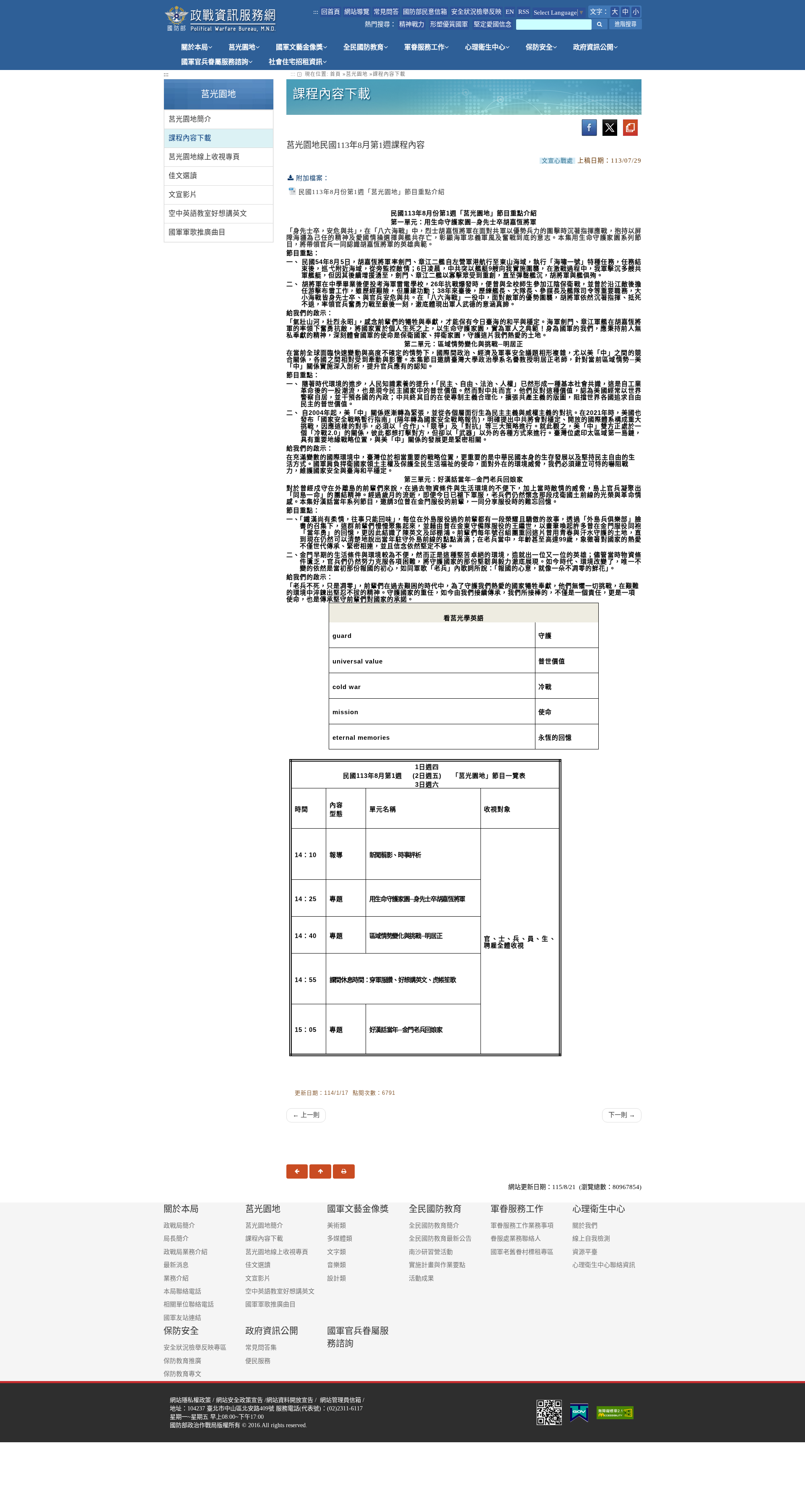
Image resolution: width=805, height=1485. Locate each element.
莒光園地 (357, 74)
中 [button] (625, 11)
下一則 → (621, 1115)
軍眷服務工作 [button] (424, 47)
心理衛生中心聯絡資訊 (603, 1265)
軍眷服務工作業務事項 (522, 1225)
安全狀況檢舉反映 (476, 11)
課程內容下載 (190, 138)
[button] (600, 24)
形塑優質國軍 (449, 24)
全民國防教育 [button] (363, 47)
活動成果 (421, 1278)
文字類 (336, 1252)
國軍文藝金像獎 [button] (299, 47)
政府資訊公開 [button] (593, 47)
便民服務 (257, 1361)
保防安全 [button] (539, 47)
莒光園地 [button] (242, 47)
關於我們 (584, 1225)
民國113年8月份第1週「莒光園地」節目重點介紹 (372, 192)
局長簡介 (176, 1238)
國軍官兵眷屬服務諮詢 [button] (214, 61)
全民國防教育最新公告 (440, 1238)
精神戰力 (411, 24)
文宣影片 (183, 195)
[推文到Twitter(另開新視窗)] (610, 127)
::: (315, 11)
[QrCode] (549, 1412)
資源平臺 (584, 1252)
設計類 (336, 1278)
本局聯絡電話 (182, 1291)
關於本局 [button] (194, 47)
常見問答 (386, 11)
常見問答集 (261, 1347)
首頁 (335, 74)
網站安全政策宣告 (239, 1400)
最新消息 (176, 1265)
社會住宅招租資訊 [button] (295, 61)
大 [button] (615, 11)
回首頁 (330, 11)
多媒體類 (339, 1238)
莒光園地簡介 (190, 119)
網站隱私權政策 (190, 1400)
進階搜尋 (625, 24)
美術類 (336, 1225)
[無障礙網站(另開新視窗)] (616, 1412)
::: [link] (293, 74)
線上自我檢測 (591, 1238)
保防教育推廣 (182, 1361)
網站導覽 (356, 11)
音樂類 (336, 1265)
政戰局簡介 (179, 1225)
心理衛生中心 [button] (485, 47)
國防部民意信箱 (425, 11)
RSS (523, 11)
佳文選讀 (183, 176)
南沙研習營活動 (431, 1252)
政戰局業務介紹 (186, 1252)
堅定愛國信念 (493, 24)
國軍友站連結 (182, 1317)
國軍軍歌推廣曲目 (197, 232)
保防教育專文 (182, 1374)
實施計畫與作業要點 (437, 1265)
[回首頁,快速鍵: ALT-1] (221, 19)
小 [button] (636, 11)
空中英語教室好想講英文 (208, 214)
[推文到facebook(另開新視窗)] (589, 127)
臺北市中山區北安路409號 (240, 1408)
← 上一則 (306, 1115)
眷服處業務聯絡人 (516, 1238)
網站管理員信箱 (340, 1400)
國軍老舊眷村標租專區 (522, 1252)
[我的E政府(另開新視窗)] (579, 1412)
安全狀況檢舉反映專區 (195, 1347)
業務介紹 (176, 1278)
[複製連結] (630, 127)
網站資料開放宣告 (289, 1400)
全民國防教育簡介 (434, 1225)
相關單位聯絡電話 (189, 1304)
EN (510, 11)
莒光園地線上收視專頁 (204, 157)
